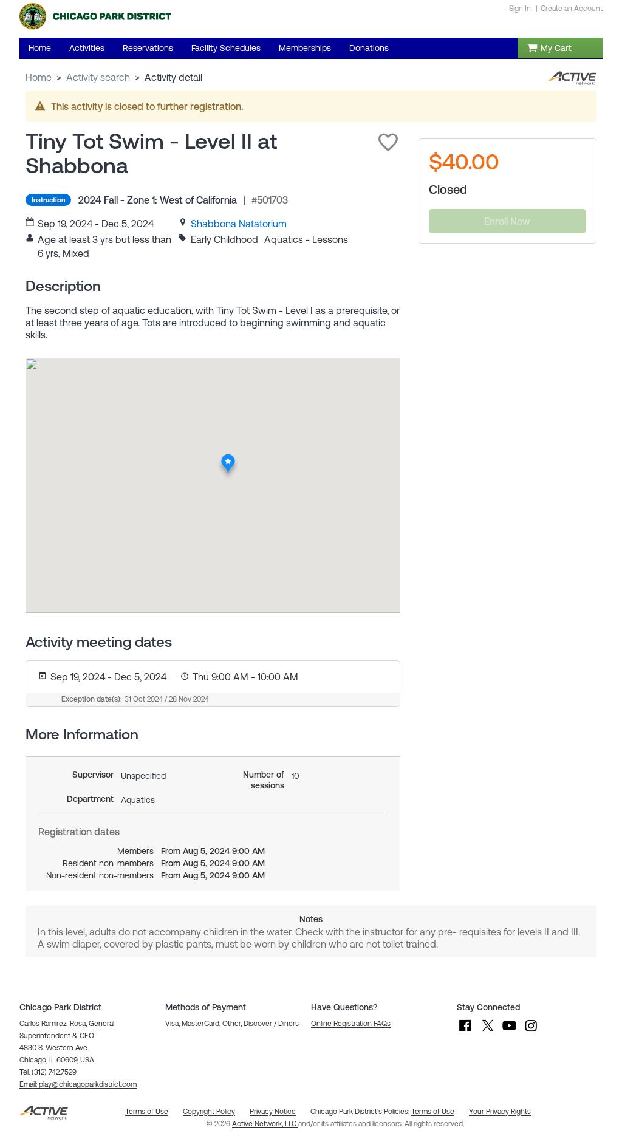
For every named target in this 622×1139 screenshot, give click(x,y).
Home (39, 77)
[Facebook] (465, 1031)
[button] (388, 142)
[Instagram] (530, 1031)
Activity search (98, 77)
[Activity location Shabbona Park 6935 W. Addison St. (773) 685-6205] (228, 457)
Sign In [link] (520, 8)
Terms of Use (432, 1111)
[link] (239, 223)
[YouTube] (509, 1031)
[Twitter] (487, 1031)
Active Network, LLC (265, 1124)
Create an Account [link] (572, 8)
